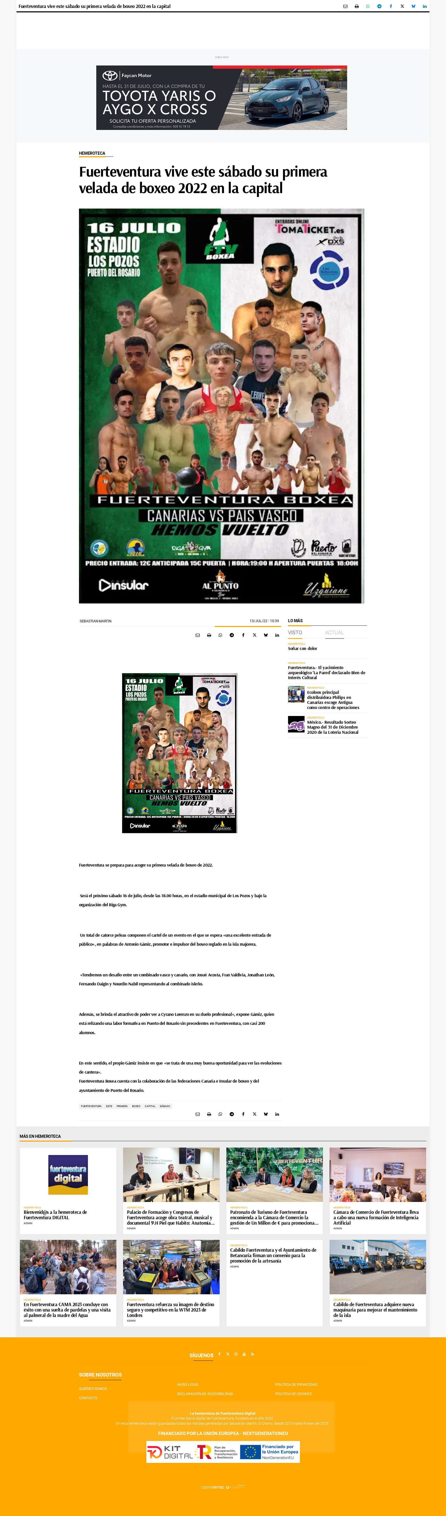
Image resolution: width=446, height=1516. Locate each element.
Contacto (88, 1398)
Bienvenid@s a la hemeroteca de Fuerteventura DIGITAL (55, 1215)
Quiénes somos (93, 1389)
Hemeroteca (92, 153)
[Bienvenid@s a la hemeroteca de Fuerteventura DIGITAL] (68, 1175)
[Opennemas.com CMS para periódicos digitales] (223, 1487)
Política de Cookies (293, 1394)
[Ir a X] (228, 1354)
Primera (122, 1106)
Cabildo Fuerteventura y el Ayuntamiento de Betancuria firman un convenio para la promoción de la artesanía (273, 1255)
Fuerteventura (91, 1106)
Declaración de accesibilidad (205, 1394)
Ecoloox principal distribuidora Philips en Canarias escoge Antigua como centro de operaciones (333, 699)
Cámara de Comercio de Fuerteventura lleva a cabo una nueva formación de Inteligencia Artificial (376, 1217)
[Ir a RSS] (252, 1354)
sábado (165, 1106)
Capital (150, 1106)
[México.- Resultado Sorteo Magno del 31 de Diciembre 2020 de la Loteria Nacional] (296, 724)
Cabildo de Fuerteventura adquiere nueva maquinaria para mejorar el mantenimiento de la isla (375, 1309)
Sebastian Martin (96, 621)
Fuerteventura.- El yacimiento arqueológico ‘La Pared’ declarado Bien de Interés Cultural (326, 672)
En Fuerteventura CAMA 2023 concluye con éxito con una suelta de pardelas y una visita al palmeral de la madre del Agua (67, 1309)
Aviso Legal (188, 1384)
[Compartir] (368, 6)
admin (28, 1223)
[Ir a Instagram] (236, 1354)
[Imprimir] (356, 6)
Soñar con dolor (302, 648)
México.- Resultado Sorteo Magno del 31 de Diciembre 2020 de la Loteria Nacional (333, 727)
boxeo (136, 1106)
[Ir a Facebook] (219, 1354)
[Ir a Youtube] (244, 1354)
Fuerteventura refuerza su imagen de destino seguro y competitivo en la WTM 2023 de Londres (170, 1309)
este (109, 1106)
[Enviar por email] (345, 6)
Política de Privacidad (296, 1384)
